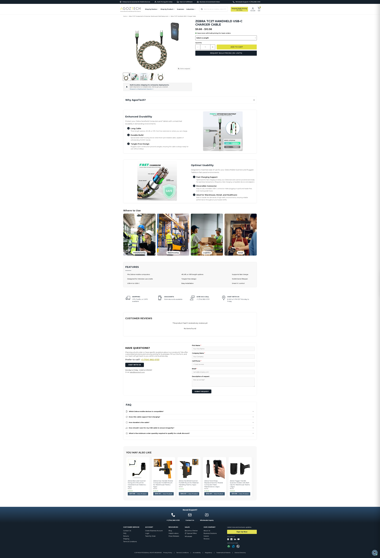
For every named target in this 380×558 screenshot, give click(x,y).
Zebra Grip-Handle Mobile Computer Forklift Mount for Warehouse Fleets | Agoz (163, 484)
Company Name (198, 353)
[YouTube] (238, 539)
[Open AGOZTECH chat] (375, 553)
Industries (190, 9)
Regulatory (208, 552)
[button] (190, 100)
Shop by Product (167, 9)
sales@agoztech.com (137, 372)
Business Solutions (210, 533)
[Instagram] (228, 539)
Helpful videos (173, 533)
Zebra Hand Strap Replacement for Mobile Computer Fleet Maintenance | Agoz (213, 484)
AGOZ (130, 488)
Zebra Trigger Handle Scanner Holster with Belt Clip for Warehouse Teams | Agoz (240, 484)
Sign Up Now (242, 532)
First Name (196, 345)
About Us (207, 531)
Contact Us (127, 531)
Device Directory (240, 552)
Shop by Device (151, 9)
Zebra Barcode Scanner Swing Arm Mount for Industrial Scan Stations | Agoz (137, 484)
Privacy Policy (167, 552)
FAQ (124, 533)
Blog (170, 531)
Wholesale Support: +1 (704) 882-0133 (248, 2)
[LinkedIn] (235, 539)
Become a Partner (191, 531)
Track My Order (150, 536)
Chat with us (134, 365)
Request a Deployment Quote (141, 89)
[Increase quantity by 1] (212, 47)
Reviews (206, 539)
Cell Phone (196, 361)
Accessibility (197, 552)
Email (194, 368)
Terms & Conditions (130, 541)
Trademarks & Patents (223, 552)
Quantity (198, 42)
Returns (126, 536)
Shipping (126, 539)
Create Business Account (154, 531)
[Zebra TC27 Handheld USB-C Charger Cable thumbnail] (127, 77)
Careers (206, 536)
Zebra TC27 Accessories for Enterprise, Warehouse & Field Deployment (148, 16)
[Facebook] (232, 539)
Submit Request (202, 391)
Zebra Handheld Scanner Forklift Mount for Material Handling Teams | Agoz (189, 483)
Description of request (200, 376)
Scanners (180, 9)
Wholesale (188, 536)
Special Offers (192, 533)
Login (147, 533)
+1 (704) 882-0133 (150, 359)
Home (125, 16)
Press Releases (174, 536)
